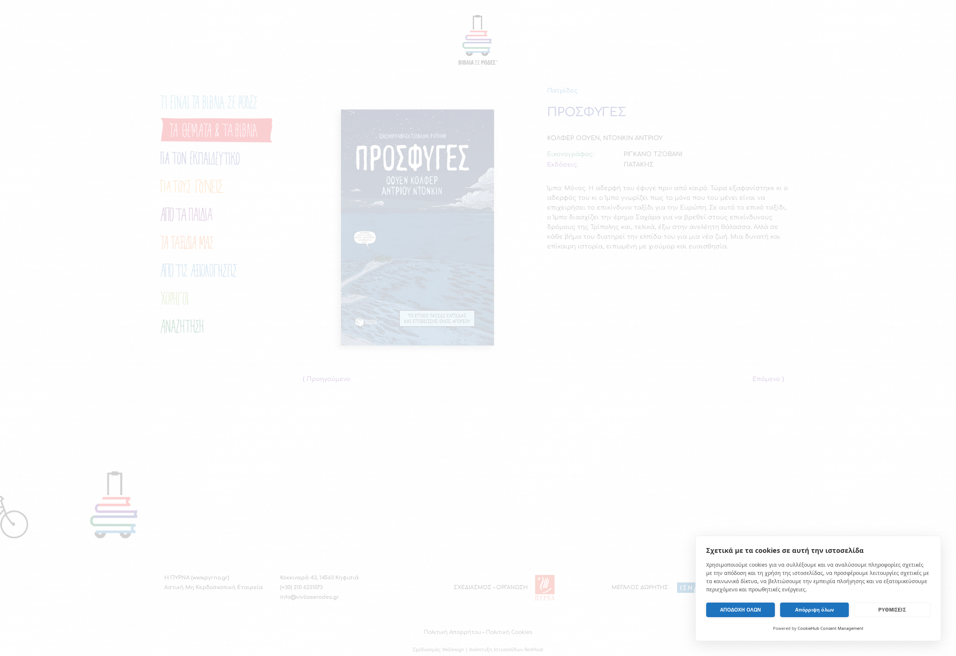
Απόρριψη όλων (814, 610)
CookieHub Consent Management (830, 628)
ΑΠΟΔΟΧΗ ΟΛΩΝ (740, 610)
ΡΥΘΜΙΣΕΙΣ (892, 610)
